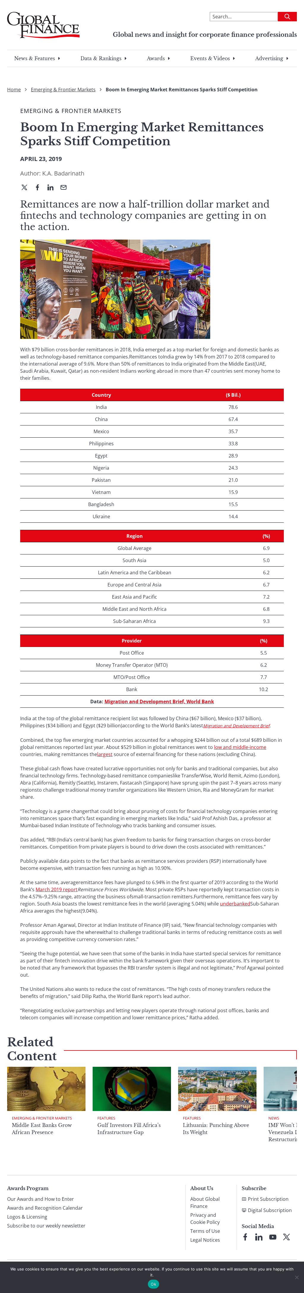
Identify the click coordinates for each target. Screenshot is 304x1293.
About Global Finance (205, 1202)
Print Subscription (268, 1199)
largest (105, 754)
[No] (297, 1277)
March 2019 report (56, 889)
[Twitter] (26, 188)
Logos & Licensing (27, 1217)
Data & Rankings (100, 58)
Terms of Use (205, 1231)
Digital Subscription (270, 1210)
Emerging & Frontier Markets (63, 89)
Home (14, 89)
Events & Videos (210, 58)
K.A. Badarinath (63, 173)
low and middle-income (240, 747)
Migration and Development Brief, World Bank (159, 701)
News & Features (34, 58)
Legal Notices (205, 1240)
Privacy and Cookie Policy (205, 1218)
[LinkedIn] (52, 188)
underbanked (235, 903)
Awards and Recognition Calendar (45, 1208)
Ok (153, 1284)
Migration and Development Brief (236, 725)
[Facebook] (39, 188)
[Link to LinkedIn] (258, 1237)
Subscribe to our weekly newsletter (46, 1225)
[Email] (65, 188)
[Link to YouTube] (272, 1237)
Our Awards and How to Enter (40, 1199)
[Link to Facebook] (245, 1237)
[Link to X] (286, 1237)
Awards (156, 58)
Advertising (269, 58)
